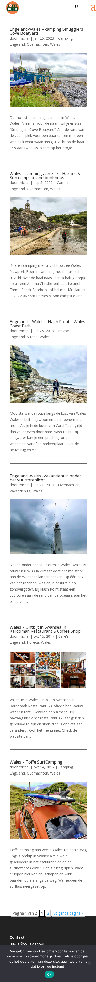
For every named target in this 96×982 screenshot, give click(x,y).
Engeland (17, 44)
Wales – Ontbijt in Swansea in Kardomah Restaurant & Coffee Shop (45, 629)
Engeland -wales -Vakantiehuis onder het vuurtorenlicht (45, 478)
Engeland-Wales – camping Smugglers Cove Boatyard (46, 31)
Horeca (33, 642)
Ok (49, 974)
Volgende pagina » (68, 913)
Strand (32, 336)
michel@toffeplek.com (28, 943)
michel (24, 38)
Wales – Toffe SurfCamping (36, 762)
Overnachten (37, 44)
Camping (65, 38)
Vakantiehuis (20, 491)
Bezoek (64, 330)
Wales (55, 44)
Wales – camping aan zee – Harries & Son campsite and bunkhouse (45, 175)
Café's (63, 636)
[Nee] (89, 963)
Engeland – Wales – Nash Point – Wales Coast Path (47, 324)
